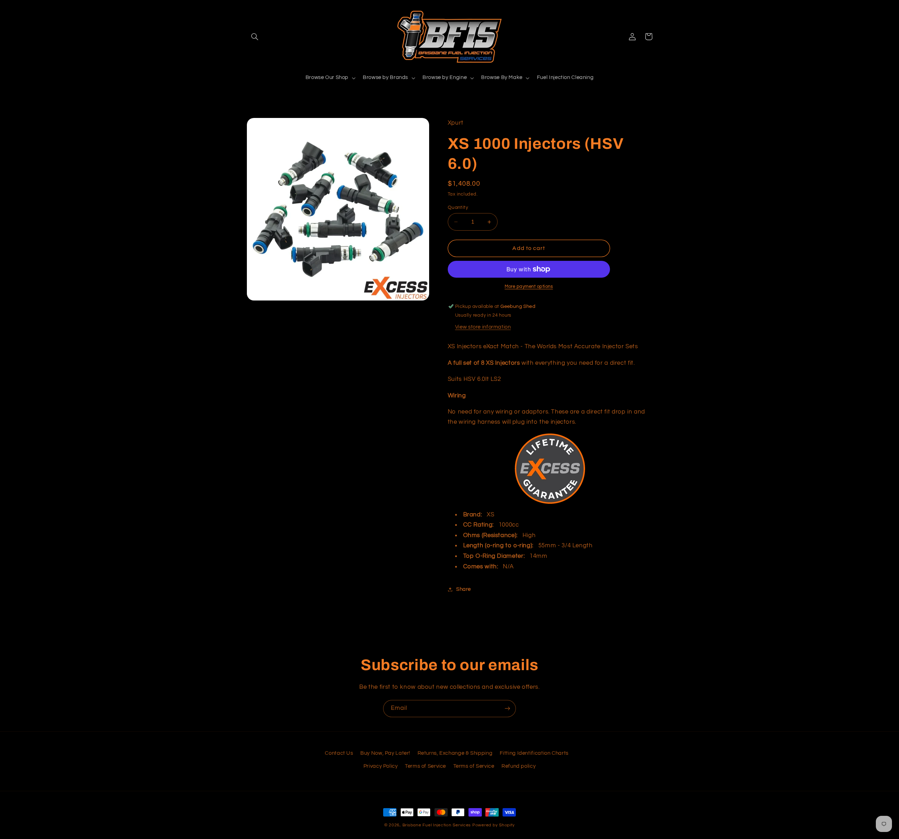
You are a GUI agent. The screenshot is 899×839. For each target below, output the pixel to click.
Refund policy (518, 766)
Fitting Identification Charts (534, 753)
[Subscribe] (507, 708)
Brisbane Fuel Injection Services (436, 825)
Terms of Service (425, 766)
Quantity (458, 207)
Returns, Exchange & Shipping (455, 753)
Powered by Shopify (493, 825)
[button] (255, 36)
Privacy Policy (380, 766)
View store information (483, 327)
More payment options (529, 286)
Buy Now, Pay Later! (385, 753)
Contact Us (339, 753)
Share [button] (463, 589)
